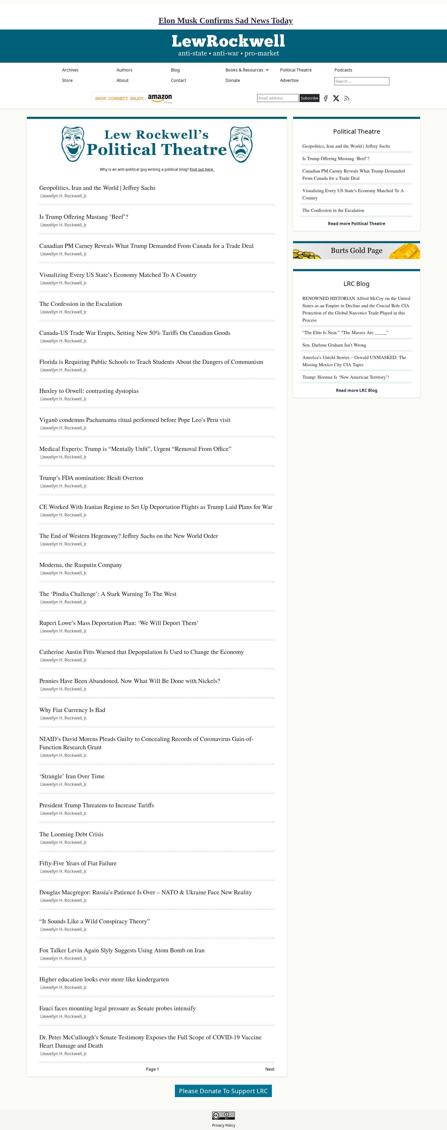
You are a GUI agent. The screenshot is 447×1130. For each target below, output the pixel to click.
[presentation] (132, 98)
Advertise (289, 80)
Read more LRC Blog (356, 390)
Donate (233, 80)
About (123, 80)
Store (67, 80)
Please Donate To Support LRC (223, 1090)
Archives (70, 70)
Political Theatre (296, 70)
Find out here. (202, 169)
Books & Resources (244, 70)
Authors (124, 70)
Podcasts (343, 70)
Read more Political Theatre (356, 223)
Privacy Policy (223, 1125)
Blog (175, 70)
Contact (178, 80)
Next (269, 1069)
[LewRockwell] (223, 46)
